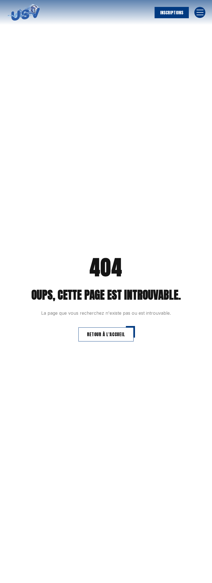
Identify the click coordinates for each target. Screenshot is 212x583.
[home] (23, 12)
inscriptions (171, 12)
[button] (199, 12)
